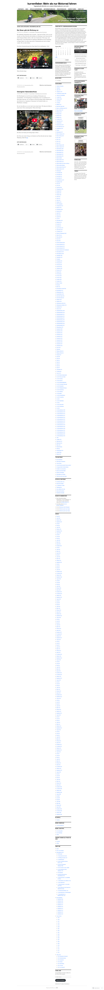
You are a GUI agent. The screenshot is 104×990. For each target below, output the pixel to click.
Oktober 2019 (58, 595)
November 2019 (59, 593)
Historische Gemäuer (60, 483)
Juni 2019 (58, 602)
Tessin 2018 (58, 347)
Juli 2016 (58, 661)
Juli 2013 (58, 716)
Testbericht (58, 349)
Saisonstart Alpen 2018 (60, 295)
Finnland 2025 (58, 191)
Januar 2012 (58, 742)
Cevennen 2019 (59, 119)
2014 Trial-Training (61, 963)
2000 (58, 926)
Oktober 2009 (58, 790)
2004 (58, 934)
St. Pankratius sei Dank (60, 485)
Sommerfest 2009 (59, 329)
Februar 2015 (58, 691)
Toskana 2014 (58, 354)
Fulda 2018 (58, 200)
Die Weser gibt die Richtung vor (27, 30)
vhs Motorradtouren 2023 (60, 433)
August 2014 (58, 698)
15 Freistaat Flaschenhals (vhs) (63, 890)
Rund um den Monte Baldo (61, 470)
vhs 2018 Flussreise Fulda (60, 376)
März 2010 (58, 781)
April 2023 (58, 549)
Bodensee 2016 (59, 111)
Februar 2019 (58, 610)
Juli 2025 (58, 523)
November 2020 (59, 573)
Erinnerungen (58, 170)
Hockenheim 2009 (59, 209)
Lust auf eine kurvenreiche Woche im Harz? (63, 465)
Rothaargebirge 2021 (59, 292)
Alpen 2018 (58, 89)
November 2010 (59, 766)
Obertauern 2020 (59, 268)
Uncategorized (58, 371)
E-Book (57, 130)
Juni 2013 (58, 718)
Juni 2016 (58, 663)
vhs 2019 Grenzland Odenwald (61, 384)
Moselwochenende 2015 (60, 246)
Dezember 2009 (59, 786)
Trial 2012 (58, 362)
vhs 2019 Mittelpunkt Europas (61, 387)
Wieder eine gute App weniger (61, 476)
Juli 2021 (58, 564)
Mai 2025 (58, 525)
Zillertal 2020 (58, 454)
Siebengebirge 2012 (59, 327)
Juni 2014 (58, 702)
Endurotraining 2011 (59, 152)
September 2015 (59, 678)
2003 (58, 932)
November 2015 (59, 674)
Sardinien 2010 (59, 299)
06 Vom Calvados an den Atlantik (63, 867)
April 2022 (58, 556)
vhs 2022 (58, 402)
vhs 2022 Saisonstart (59, 404)
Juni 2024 (58, 536)
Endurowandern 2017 (60, 161)
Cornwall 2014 (58, 122)
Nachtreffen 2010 (59, 257)
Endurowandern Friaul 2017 (61, 167)
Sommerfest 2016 (59, 341)
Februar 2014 (58, 709)
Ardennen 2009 (59, 99)
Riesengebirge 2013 (59, 290)
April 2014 (58, 705)
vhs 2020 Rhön (59, 393)
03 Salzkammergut (61, 859)
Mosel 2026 (58, 240)
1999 (58, 924)
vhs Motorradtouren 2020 (60, 428)
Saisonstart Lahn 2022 (60, 297)
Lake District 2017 (59, 229)
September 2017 (59, 637)
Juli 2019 (58, 600)
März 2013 (58, 724)
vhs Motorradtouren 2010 (60, 411)
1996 (58, 919)
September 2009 (59, 792)
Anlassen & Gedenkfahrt (60, 95)
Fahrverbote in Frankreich (60, 461)
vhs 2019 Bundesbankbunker (61, 382)
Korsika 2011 (58, 224)
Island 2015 (58, 213)
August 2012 (58, 729)
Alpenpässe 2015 (59, 91)
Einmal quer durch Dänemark (64, 507)
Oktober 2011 (58, 748)
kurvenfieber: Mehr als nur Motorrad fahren (52, 3)
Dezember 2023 (59, 545)
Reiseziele (58, 284)
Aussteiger (58, 102)
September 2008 (59, 814)
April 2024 (58, 540)
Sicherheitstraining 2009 (60, 310)
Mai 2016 (58, 665)
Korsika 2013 (58, 225)
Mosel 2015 (58, 238)
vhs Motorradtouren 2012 (60, 413)
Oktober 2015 (58, 676)
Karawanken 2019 (59, 220)
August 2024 (58, 532)
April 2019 (58, 606)
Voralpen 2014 (58, 439)
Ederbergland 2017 (59, 132)
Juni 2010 (58, 775)
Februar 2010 (58, 783)
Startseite (21, 9)
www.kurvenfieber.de (60, 825)
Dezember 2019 (59, 591)
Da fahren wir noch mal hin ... (61, 468)
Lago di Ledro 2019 (59, 227)
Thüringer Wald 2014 (60, 352)
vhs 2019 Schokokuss (60, 389)
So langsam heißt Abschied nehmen (62, 467)
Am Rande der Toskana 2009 (61, 93)
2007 (58, 939)
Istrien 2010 (58, 214)
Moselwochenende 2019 (60, 248)
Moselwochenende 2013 (60, 244)
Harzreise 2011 (59, 207)
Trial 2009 (58, 356)
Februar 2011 (58, 762)
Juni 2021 (58, 565)
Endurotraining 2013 (59, 154)
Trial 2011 (58, 360)
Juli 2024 (58, 534)
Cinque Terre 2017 (59, 121)
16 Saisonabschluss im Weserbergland (64, 892)
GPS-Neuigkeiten (59, 203)
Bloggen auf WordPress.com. (51, 987)
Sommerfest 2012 (59, 334)
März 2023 (58, 551)
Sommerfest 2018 (59, 345)
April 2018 (58, 624)
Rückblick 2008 (60, 899)
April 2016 (58, 667)
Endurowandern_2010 (60, 168)
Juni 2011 (58, 755)
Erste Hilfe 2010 (59, 174)
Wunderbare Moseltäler (60, 492)
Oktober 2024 (58, 529)
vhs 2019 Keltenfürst (60, 386)
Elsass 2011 (58, 139)
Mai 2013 (58, 720)
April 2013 (58, 722)
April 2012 (58, 737)
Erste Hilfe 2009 (59, 172)
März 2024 (58, 542)
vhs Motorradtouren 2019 (60, 426)
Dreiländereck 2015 (59, 128)
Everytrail (58, 841)
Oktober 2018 (58, 613)
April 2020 (58, 586)
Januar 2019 (58, 611)
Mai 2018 (58, 623)
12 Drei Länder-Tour (61, 882)
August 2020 (58, 578)
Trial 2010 (58, 358)
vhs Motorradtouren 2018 (60, 424)
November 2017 (59, 634)
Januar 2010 (58, 784)
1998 (58, 923)
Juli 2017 (58, 641)
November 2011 (59, 746)
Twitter (57, 834)
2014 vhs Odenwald (61, 967)
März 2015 (58, 689)
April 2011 (58, 759)
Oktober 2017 (58, 635)
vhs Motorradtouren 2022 (60, 432)
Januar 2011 (58, 764)
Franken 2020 (58, 194)
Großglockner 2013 (59, 205)
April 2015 (58, 687)
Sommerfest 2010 (59, 330)
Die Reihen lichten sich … (60, 481)
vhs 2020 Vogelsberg (60, 397)
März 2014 (58, 707)
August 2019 (58, 599)
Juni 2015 (58, 683)
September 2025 (59, 521)
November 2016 (59, 654)
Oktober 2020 (58, 575)
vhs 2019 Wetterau (59, 391)
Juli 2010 (58, 773)
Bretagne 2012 (58, 117)
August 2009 (58, 794)
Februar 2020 (58, 588)
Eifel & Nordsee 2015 (60, 135)
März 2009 (58, 803)
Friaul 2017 (58, 198)
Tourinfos (58, 819)
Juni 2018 (58, 621)
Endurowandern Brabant (60, 165)
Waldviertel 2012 (59, 441)
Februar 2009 (58, 805)
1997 (58, 921)
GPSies (57, 843)
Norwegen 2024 (59, 266)
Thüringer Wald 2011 (60, 351)
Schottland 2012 (59, 306)
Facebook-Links (59, 187)
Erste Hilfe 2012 (59, 176)
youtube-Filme (58, 452)
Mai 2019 (58, 604)
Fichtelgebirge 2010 (59, 189)
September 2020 (59, 577)
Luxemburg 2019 (59, 231)
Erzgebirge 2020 (59, 181)
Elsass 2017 (58, 143)
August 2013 (58, 715)
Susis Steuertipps (59, 832)
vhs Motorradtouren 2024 (60, 435)
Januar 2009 (58, 807)
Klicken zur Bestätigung (60, 980)
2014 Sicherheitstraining (62, 958)
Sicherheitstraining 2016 (60, 323)
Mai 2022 (58, 554)
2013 (58, 950)
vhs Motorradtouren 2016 (60, 421)
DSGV (27, 9)
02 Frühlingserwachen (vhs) (62, 857)
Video (57, 437)
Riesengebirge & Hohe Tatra (61, 288)
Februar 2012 (58, 740)
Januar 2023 (58, 553)
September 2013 (59, 713)
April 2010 (58, 779)
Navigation (58, 259)
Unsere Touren (72, 9)
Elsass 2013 (58, 141)
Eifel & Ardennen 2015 (60, 133)
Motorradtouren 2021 (49, 9)
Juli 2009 (58, 796)
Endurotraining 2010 (59, 150)
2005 (58, 935)
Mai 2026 (58, 516)
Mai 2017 (58, 645)
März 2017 (58, 648)
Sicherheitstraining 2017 (60, 325)
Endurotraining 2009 (59, 148)
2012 (58, 948)
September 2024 (59, 531)
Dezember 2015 (59, 672)
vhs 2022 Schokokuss (60, 406)
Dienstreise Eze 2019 (60, 124)
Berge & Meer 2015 (59, 110)
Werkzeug (58, 448)
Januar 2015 (58, 692)
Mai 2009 (58, 799)
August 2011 (58, 751)
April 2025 (58, 527)
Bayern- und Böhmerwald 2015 (61, 108)
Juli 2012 (58, 731)
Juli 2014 (58, 700)
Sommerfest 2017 (59, 343)
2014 (58, 952)
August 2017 (58, 639)
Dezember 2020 (59, 571)
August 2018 (58, 617)
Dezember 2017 (59, 632)
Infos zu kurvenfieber (36, 9)
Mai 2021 (58, 567)
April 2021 (58, 569)
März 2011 (58, 761)
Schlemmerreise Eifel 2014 (60, 303)
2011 (58, 947)
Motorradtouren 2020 (60, 253)
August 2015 (58, 680)
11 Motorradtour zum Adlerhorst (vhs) (64, 880)
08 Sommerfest (60, 872)
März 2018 (58, 626)
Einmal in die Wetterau (60, 472)
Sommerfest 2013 (59, 336)
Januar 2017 (58, 652)
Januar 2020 (58, 589)
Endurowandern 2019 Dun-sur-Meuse (62, 163)
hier (27, 137)
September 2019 (59, 597)
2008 (58, 941)
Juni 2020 (58, 582)
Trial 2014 (58, 365)
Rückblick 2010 (60, 902)
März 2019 (58, 608)
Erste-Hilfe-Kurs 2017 (60, 179)
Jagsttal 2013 (58, 216)
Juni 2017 (58, 643)
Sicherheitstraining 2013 (60, 317)
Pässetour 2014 (59, 270)
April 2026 (58, 518)
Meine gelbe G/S (59, 237)
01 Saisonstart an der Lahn (62, 855)
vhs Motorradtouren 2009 (60, 409)
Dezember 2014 (59, 694)
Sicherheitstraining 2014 (60, 319)
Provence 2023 (58, 277)
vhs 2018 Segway (59, 380)
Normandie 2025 (59, 260)
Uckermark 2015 (59, 369)
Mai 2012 (58, 735)
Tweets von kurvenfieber (78, 110)
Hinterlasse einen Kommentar (41, 32)
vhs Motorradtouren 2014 (60, 417)
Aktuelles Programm (59, 86)
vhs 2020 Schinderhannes (60, 395)
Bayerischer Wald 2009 (60, 106)
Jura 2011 (58, 218)
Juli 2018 (58, 619)
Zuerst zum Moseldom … (60, 490)
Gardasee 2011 (58, 202)
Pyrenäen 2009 (58, 279)
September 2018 (59, 615)
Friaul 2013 (58, 196)
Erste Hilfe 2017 (59, 178)
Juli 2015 (58, 681)
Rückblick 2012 (60, 906)
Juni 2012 (58, 733)
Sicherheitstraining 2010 (60, 312)
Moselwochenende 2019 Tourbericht (62, 249)
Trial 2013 (58, 363)
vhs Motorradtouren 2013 (60, 415)
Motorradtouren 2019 (60, 251)
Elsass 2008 (58, 137)
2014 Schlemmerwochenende (63, 956)
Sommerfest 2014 (59, 338)
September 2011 (59, 749)
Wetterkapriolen (59, 487)
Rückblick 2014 (60, 910)
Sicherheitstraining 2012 (60, 316)
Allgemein (58, 87)
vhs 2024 (58, 408)
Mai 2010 (58, 777)
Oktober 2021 (58, 560)
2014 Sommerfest (61, 959)
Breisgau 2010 (58, 113)
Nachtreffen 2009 (59, 255)
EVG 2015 (58, 183)
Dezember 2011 (59, 744)
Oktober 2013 (58, 711)
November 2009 (59, 788)
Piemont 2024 (58, 271)
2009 (58, 943)
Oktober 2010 (58, 768)
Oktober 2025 (58, 519)
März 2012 (58, 738)
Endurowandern (59, 157)
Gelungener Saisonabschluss (27, 92)
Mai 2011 (58, 757)
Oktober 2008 (58, 812)
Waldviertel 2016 (59, 443)
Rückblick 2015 (60, 912)
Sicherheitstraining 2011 (60, 314)
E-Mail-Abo (58, 970)
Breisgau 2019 (58, 115)
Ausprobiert (58, 100)
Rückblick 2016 (60, 913)
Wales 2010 (58, 444)
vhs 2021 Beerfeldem (60, 400)
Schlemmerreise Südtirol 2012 (61, 305)
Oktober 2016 (58, 656)
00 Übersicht (60, 854)
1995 (58, 917)
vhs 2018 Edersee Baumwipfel (61, 375)
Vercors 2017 (58, 373)
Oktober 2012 (58, 726)
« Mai (56, 57)
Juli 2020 (58, 580)
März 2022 (58, 558)
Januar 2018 (58, 630)
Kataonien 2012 (59, 222)
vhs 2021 (58, 398)
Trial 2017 (58, 367)
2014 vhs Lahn (60, 965)
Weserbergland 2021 (21, 86)
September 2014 (59, 696)
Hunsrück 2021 (59, 211)
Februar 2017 (58, 650)
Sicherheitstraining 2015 (60, 321)
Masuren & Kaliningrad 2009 (61, 233)
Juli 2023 (58, 547)
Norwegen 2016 (59, 264)
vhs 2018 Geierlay (59, 378)
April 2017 (58, 646)
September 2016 (59, 657)
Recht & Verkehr (59, 283)
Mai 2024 (58, 538)
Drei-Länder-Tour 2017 (60, 126)
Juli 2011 (58, 753)
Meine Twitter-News (79, 108)
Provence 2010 (58, 275)
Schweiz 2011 (58, 308)
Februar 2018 (58, 628)
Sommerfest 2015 (59, 340)
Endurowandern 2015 (60, 159)
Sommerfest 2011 (59, 332)
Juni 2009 (58, 797)
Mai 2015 (58, 685)
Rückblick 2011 (60, 904)
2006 (58, 937)
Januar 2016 (58, 670)
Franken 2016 (58, 192)
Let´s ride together (59, 830)
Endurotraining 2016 (59, 156)
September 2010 (59, 770)
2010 (58, 945)
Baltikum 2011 (58, 104)
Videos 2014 (81, 9)
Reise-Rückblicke (61, 9)
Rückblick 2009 (60, 901)
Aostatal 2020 (58, 97)
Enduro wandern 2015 (60, 146)
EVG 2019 (58, 185)
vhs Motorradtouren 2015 (60, 419)
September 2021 (59, 562)
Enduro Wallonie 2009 (60, 145)
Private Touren (58, 273)
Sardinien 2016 (59, 301)
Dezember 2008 (59, 808)
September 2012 (59, 727)
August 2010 (58, 772)
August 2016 (58, 659)
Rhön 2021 (58, 286)
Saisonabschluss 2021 (29, 85)
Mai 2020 (58, 584)
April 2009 (58, 801)
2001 (58, 928)
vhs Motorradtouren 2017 (60, 422)
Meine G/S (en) (59, 235)
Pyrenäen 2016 (58, 281)
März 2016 (58, 669)
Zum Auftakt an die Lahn (60, 489)
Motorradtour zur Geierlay (60, 474)
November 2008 (59, 810)
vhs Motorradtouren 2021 (60, 430)
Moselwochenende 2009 (60, 242)
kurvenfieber (32, 32)
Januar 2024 (58, 543)
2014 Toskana (60, 961)
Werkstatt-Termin (59, 446)
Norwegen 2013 (59, 262)
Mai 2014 (58, 703)
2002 (58, 930)
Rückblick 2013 (60, 908)
